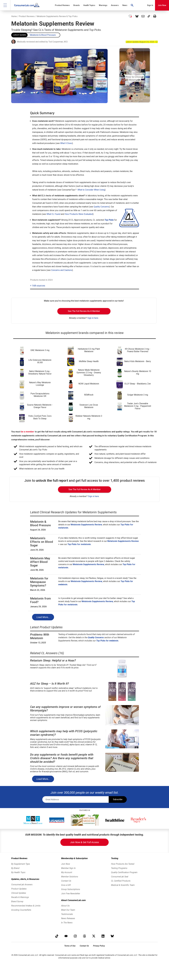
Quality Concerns (101, 206)
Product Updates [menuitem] (19, 889)
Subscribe (117, 799)
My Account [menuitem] (66, 872)
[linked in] (103, 936)
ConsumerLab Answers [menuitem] (21, 884)
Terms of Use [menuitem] (70, 946)
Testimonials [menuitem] (67, 914)
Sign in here (92, 318)
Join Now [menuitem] (65, 864)
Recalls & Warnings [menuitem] (20, 897)
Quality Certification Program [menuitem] (124, 872)
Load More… (43, 617)
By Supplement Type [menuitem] (20, 864)
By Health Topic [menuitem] (18, 872)
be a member (27, 431)
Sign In (150, 5)
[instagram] (75, 936)
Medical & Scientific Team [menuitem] (123, 885)
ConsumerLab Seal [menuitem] (119, 876)
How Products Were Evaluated (79, 214)
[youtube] (66, 936)
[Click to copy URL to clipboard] (149, 16)
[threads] (84, 936)
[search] (132, 5)
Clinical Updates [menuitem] (18, 893)
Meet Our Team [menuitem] (68, 910)
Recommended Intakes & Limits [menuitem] (25, 905)
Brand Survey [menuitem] (17, 901)
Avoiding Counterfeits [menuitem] (21, 910)
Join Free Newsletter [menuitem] (70, 893)
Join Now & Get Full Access (84, 842)
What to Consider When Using (91, 190)
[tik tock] (56, 936)
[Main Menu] (5, 5)
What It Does (66, 143)
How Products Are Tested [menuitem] (122, 864)
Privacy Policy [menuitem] (99, 946)
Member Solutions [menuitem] (69, 876)
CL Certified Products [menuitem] (120, 881)
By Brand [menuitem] (15, 868)
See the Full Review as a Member (84, 311)
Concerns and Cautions (61, 270)
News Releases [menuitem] (68, 918)
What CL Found (53, 214)
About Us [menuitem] (65, 905)
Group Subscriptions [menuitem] (70, 889)
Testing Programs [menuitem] (119, 868)
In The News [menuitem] (66, 922)
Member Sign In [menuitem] (68, 868)
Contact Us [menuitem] (66, 881)
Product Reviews (27, 16)
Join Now (162, 5)
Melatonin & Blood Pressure (43, 35)
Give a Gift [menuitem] (66, 885)
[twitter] (93, 936)
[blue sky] (112, 936)
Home (14, 16)
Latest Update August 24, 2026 (142, 42)
